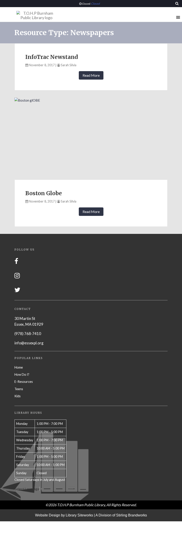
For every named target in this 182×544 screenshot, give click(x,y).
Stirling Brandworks (131, 515)
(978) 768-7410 (27, 333)
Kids (17, 396)
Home (18, 367)
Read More (91, 75)
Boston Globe (43, 193)
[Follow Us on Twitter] (17, 290)
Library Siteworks (79, 515)
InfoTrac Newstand (51, 57)
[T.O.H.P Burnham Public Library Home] (36, 16)
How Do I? (21, 374)
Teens (18, 389)
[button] (169, 17)
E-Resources (23, 381)
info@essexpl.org (29, 343)
